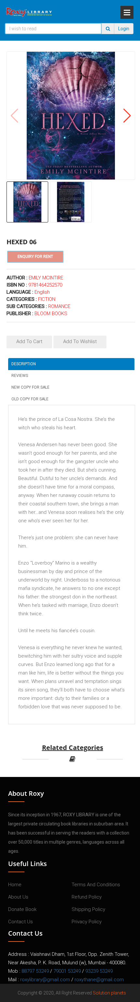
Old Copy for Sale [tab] (30, 399)
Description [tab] (23, 364)
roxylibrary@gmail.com (45, 979)
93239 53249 (99, 971)
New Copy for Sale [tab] (30, 387)
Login (123, 28)
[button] (127, 116)
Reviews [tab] (19, 375)
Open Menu (126, 12)
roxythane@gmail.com (99, 979)
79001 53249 (67, 971)
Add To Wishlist (80, 341)
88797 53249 (35, 971)
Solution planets (109, 992)
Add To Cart (29, 341)
